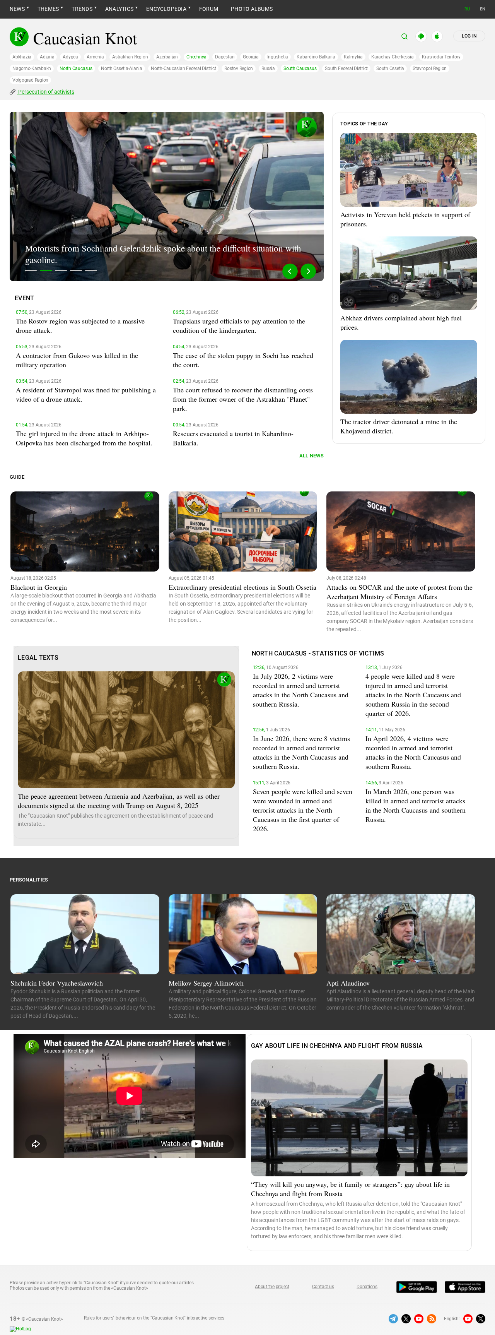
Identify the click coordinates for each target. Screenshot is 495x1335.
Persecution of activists (45, 92)
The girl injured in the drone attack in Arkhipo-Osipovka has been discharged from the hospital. (84, 438)
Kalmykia (353, 57)
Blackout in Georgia (38, 587)
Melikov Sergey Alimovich (206, 983)
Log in (469, 36)
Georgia (250, 57)
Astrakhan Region (130, 57)
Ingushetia (277, 57)
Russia (268, 68)
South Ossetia (390, 68)
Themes (48, 9)
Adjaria (47, 57)
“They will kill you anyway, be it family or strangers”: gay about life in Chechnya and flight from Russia (350, 1188)
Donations (367, 1286)
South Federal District (346, 68)
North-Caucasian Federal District (183, 68)
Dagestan (224, 57)
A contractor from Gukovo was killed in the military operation (77, 360)
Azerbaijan (167, 57)
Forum (208, 9)
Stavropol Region (430, 68)
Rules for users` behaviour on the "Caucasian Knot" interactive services (154, 1318)
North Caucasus (76, 68)
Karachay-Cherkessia (392, 57)
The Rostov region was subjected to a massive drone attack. (80, 325)
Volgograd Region (30, 80)
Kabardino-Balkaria (316, 57)
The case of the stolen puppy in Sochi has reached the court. (243, 360)
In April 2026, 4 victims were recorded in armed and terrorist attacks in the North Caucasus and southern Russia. (413, 752)
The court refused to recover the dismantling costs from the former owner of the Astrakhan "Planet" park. (243, 399)
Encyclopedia (166, 9)
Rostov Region (238, 68)
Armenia (95, 57)
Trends (82, 9)
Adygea (70, 57)
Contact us (323, 1286)
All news (311, 456)
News (17, 9)
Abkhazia (21, 57)
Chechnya (196, 57)
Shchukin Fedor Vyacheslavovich (56, 983)
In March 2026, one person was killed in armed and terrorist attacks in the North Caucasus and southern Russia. (415, 805)
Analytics (119, 9)
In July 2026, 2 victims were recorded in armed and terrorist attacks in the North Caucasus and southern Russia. (300, 690)
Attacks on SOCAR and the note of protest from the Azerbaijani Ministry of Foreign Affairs (399, 591)
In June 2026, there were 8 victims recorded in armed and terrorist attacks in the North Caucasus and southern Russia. (301, 752)
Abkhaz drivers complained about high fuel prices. (401, 322)
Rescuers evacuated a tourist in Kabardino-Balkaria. (233, 438)
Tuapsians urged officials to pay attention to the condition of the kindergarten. (239, 325)
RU (467, 9)
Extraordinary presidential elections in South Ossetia (242, 587)
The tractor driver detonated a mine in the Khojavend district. (398, 426)
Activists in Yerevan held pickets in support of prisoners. (405, 219)
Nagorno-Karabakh (31, 68)
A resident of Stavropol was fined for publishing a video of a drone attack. (86, 394)
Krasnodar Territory (441, 57)
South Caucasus (300, 68)
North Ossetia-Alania (121, 68)
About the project (272, 1286)
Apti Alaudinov (348, 983)
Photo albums (252, 9)
